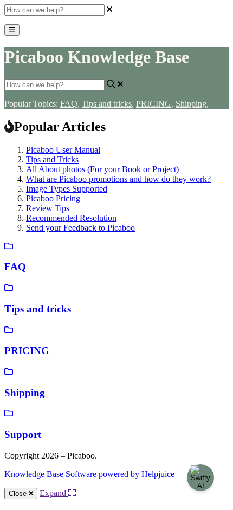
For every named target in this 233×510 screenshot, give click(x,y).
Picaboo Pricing (53, 198)
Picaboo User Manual (63, 149)
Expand (54, 493)
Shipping (192, 103)
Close (19, 493)
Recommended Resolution (71, 218)
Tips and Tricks (52, 159)
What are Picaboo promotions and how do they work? (118, 179)
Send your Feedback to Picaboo (80, 227)
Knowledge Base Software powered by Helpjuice (89, 474)
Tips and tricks (108, 103)
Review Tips (47, 208)
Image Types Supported (66, 188)
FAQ (70, 103)
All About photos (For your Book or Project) (102, 169)
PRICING (154, 103)
